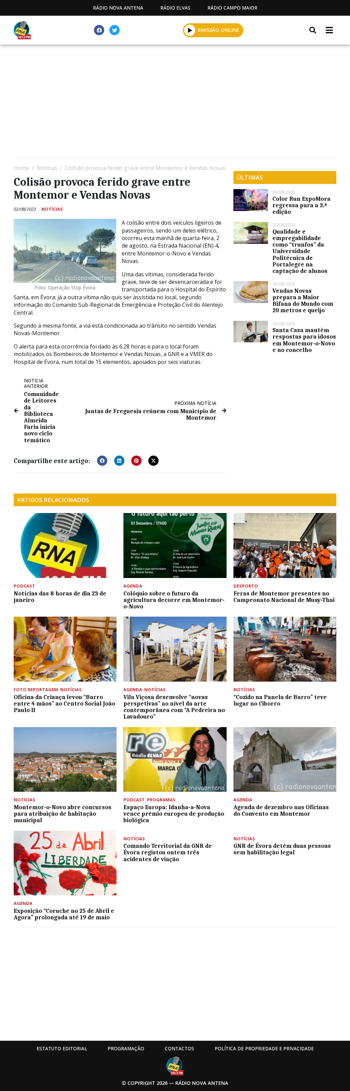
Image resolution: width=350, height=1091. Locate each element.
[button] (189, 30)
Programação (126, 1048)
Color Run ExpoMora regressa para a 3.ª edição (301, 205)
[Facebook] (99, 30)
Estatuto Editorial (62, 1048)
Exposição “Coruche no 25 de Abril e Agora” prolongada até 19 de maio (64, 914)
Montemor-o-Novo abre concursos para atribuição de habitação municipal (62, 814)
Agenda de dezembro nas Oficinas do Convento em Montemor (281, 810)
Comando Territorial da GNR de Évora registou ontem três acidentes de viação (167, 852)
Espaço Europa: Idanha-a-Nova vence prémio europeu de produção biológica (173, 814)
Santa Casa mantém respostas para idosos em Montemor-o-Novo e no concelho (304, 340)
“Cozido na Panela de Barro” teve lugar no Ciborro (280, 700)
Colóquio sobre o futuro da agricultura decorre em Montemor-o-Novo (174, 600)
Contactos (179, 1048)
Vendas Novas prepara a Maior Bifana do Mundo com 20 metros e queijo (302, 300)
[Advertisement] (175, 102)
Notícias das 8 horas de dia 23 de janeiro (60, 596)
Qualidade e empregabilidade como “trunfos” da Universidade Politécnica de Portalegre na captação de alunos (300, 251)
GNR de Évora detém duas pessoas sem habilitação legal (282, 849)
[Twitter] (114, 30)
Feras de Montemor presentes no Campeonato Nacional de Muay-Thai (284, 596)
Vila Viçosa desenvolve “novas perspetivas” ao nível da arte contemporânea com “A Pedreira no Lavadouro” (174, 707)
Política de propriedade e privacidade (264, 1048)
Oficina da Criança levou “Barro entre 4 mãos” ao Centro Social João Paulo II (64, 703)
